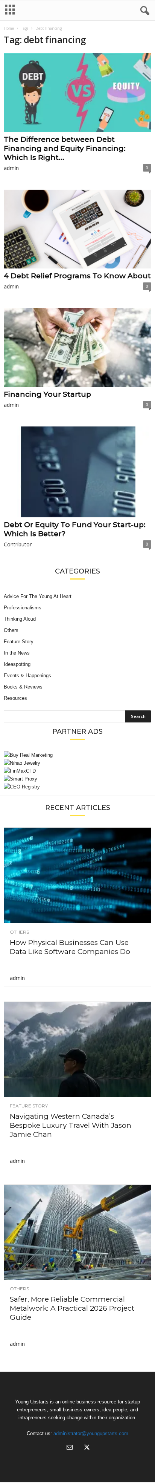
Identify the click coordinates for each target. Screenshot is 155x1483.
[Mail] (69, 1448)
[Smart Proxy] (77, 779)
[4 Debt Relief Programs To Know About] (77, 229)
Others (11, 630)
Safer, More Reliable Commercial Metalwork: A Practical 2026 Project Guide (72, 1308)
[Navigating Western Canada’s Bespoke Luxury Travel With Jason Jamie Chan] (77, 1049)
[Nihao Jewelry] (77, 763)
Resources (15, 698)
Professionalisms (22, 607)
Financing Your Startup (47, 394)
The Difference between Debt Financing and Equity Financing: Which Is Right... (65, 148)
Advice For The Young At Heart (37, 596)
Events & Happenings (27, 675)
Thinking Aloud (20, 619)
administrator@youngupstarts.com (90, 1433)
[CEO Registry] (77, 787)
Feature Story (18, 641)
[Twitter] (86, 1448)
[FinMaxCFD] (77, 771)
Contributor (18, 544)
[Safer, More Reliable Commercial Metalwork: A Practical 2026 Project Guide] (77, 1232)
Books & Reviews (23, 687)
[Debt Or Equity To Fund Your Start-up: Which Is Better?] (77, 471)
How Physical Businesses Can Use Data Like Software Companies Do (70, 947)
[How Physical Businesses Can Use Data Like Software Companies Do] (77, 875)
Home (9, 28)
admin (11, 168)
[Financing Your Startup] (77, 347)
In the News (17, 653)
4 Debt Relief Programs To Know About (77, 275)
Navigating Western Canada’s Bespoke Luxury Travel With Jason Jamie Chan (70, 1125)
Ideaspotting (17, 664)
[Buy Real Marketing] (77, 755)
